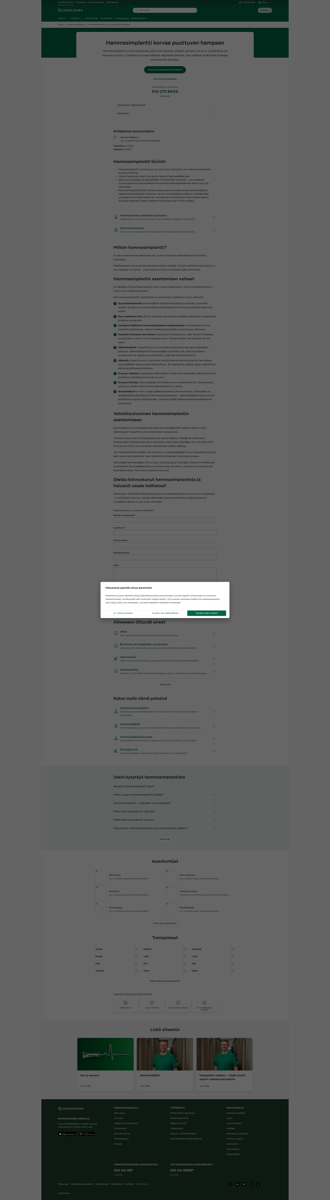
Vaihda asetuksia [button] (125, 613)
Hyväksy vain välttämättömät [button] (165, 613)
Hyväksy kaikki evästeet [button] (207, 613)
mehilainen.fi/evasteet (170, 603)
